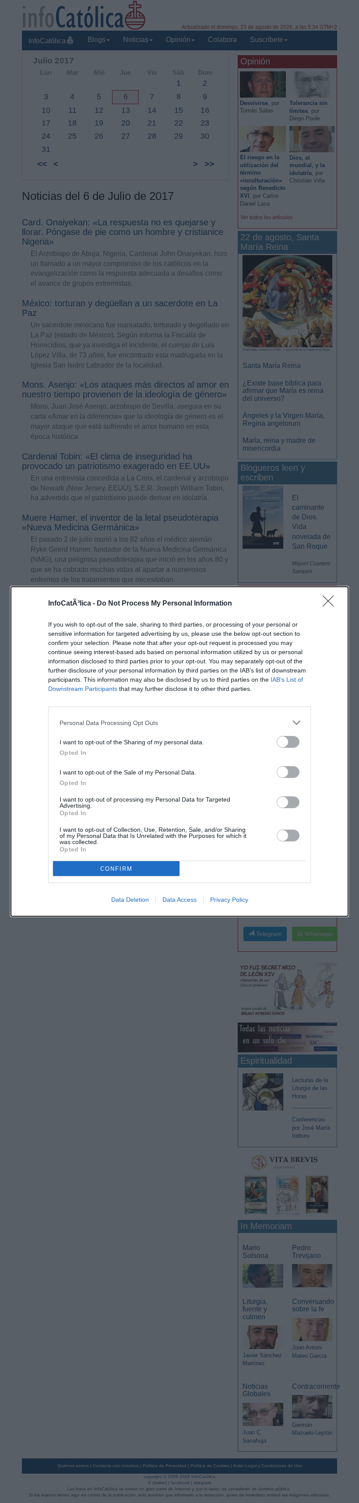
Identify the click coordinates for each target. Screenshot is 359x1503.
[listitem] (179, 722)
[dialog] (179, 751)
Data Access (179, 899)
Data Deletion (130, 899)
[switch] (288, 742)
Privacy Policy (229, 899)
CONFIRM (116, 868)
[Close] (331, 604)
